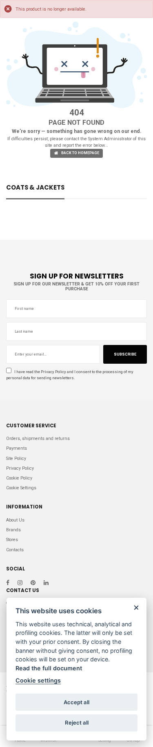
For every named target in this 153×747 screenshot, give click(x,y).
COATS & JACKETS (35, 188)
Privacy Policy (53, 371)
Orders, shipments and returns (38, 438)
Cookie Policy (19, 478)
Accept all (76, 702)
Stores (12, 539)
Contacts (15, 550)
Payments (16, 448)
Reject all (77, 722)
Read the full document (49, 668)
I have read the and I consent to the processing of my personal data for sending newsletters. (69, 374)
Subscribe (125, 354)
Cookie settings (38, 680)
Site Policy (16, 458)
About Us (15, 520)
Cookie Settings (21, 488)
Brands (13, 530)
